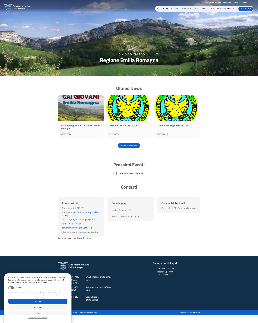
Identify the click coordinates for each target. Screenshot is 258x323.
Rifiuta (37, 313)
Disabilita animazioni (88, 312)
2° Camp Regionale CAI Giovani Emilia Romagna (80, 127)
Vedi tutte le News (129, 145)
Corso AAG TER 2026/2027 (123, 125)
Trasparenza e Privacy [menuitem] (225, 8)
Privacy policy (37, 317)
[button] (158, 9)
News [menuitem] (212, 8)
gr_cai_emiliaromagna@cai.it (81, 219)
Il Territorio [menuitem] (186, 8)
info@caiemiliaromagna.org (98, 278)
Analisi (19, 287)
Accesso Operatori (230, 2)
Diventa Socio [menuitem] (245, 8)
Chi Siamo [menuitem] (174, 8)
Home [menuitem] (165, 8)
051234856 (76, 223)
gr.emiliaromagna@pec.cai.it (79, 227)
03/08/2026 (65, 134)
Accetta (38, 301)
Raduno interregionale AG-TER (173, 125)
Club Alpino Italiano (165, 268)
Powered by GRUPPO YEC (190, 312)
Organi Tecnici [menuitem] (200, 8)
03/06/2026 (114, 134)
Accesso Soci (245, 2)
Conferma (38, 307)
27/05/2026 (162, 134)
